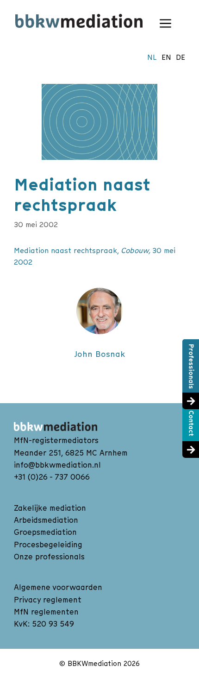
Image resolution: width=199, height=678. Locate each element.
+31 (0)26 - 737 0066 (52, 476)
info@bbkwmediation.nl (57, 464)
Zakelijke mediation (50, 507)
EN (166, 57)
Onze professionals (49, 556)
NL (152, 57)
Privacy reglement (47, 599)
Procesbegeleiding (48, 544)
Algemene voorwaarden (58, 587)
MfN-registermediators (56, 440)
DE (180, 57)
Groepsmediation (45, 532)
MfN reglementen (46, 611)
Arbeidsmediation (46, 520)
